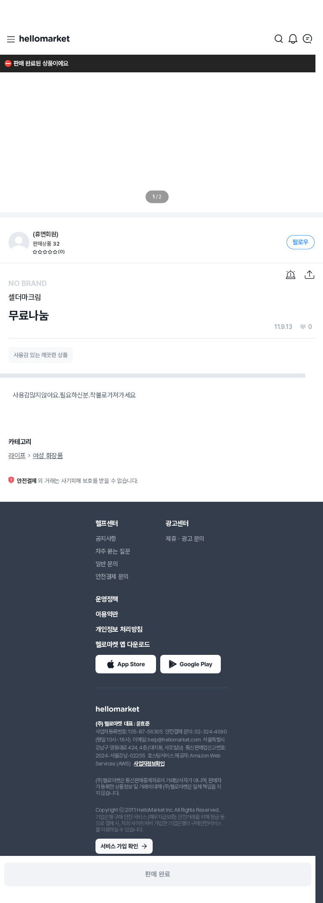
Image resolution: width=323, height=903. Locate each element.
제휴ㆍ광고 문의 (185, 539)
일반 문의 (106, 564)
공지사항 (105, 539)
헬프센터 (106, 523)
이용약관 (106, 614)
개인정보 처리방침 (119, 629)
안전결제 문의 (112, 576)
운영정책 (106, 599)
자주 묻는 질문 (112, 551)
